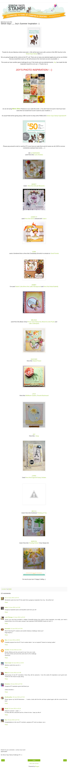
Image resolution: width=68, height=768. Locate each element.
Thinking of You (42, 513)
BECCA (34, 511)
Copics (44, 218)
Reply (6, 602)
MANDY (34, 184)
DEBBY (34, 285)
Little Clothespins (34, 323)
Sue (6, 719)
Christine (7, 684)
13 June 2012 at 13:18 (14, 607)
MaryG (6, 708)
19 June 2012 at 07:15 (13, 719)
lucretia (7, 649)
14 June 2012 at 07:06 (16, 628)
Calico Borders (38, 154)
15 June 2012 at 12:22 (15, 649)
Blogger (37, 766)
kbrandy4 (7, 628)
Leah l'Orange (9, 617)
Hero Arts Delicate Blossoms (36, 186)
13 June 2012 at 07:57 (13, 597)
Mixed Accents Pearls (48, 321)
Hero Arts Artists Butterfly (51, 286)
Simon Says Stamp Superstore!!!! (56, 115)
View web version (34, 763)
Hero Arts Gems (29, 218)
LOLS (34, 393)
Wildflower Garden (31, 395)
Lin (6, 597)
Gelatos (43, 477)
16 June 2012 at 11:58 (15, 672)
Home (34, 760)
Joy (54, 62)
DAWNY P (34, 217)
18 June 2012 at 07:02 (16, 684)
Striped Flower (37, 361)
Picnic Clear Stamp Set (34, 321)
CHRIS (34, 475)
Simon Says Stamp (31, 53)
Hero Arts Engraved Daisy (33, 477)
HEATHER (34, 359)
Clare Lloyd (8, 662)
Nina (6, 640)
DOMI (34, 251)
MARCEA (34, 541)
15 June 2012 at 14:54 (18, 662)
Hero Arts (16, 109)
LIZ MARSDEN (35, 153)
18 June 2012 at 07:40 (19, 697)
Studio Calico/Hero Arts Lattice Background (28, 286)
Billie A (7, 672)
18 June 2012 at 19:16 (15, 708)
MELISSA (34, 320)
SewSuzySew (8, 697)
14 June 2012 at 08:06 (14, 640)
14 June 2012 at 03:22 (19, 617)
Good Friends (55, 253)
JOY (34, 434)
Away (37, 436)
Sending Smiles (33, 543)
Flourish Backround (43, 395)
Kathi (6, 607)
